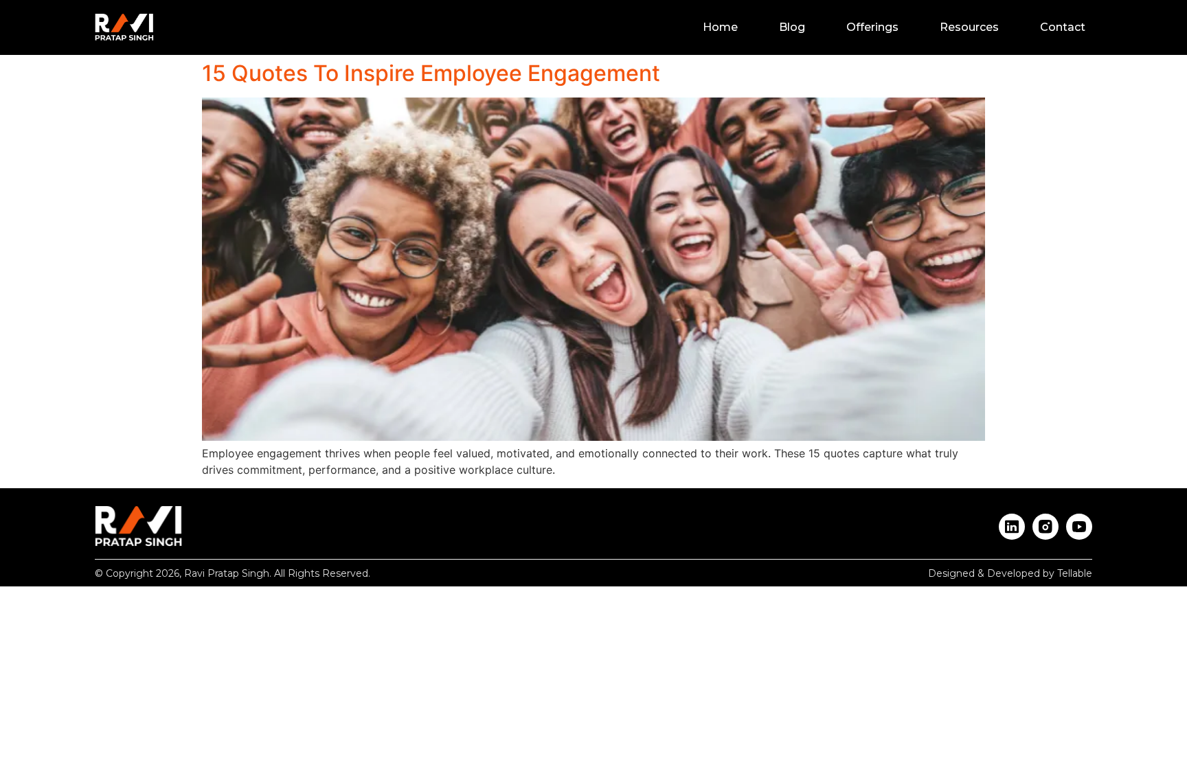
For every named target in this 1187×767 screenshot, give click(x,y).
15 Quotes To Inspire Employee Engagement (431, 73)
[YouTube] (1079, 527)
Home (720, 27)
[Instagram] (1045, 527)
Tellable (1074, 573)
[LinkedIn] (1012, 527)
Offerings (872, 27)
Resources (969, 27)
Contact (1062, 27)
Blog (792, 27)
